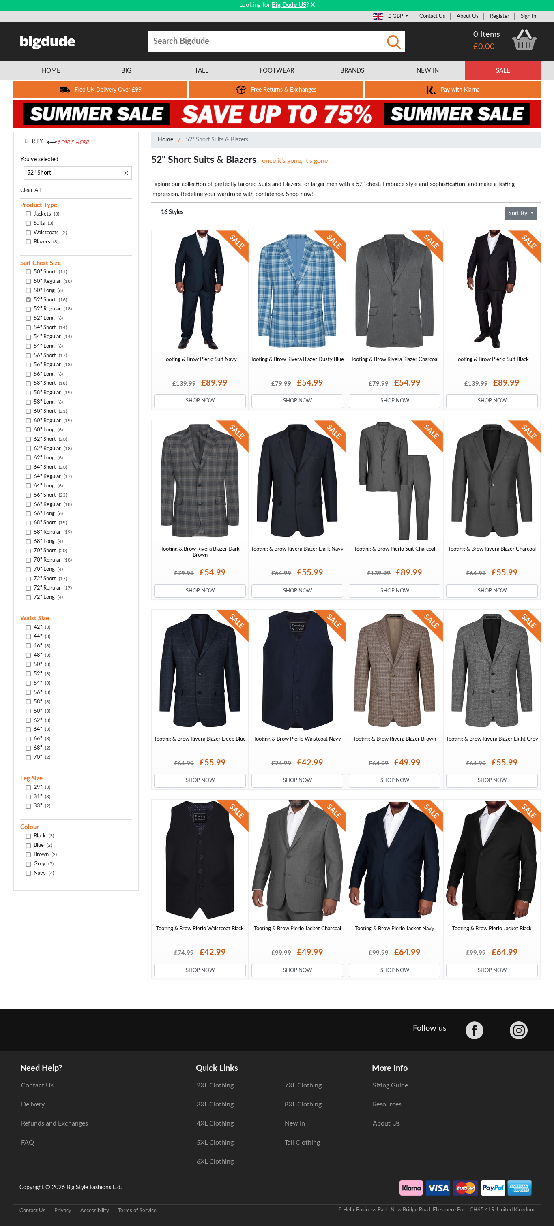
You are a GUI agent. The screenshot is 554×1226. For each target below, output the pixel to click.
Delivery (33, 1104)
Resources (387, 1104)
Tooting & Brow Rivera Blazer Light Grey (492, 739)
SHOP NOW (200, 400)
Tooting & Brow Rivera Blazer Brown (394, 739)
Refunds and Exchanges (54, 1123)
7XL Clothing (303, 1085)
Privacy (62, 1210)
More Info (390, 1068)
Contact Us (432, 16)
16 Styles (172, 212)
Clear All (30, 190)
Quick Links (217, 1068)
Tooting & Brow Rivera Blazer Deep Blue (200, 739)
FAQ (27, 1142)
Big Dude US (289, 5)
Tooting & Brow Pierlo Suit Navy (200, 359)
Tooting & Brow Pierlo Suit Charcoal (394, 549)
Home (165, 140)
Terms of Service (137, 1210)
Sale (503, 71)
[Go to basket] (524, 40)
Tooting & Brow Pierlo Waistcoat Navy (297, 739)
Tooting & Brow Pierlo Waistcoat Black (200, 928)
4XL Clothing (215, 1123)
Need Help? (41, 1068)
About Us (468, 16)
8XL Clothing (303, 1104)
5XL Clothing (215, 1142)
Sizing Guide (390, 1085)
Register (499, 16)
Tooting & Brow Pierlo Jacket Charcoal (297, 928)
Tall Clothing (302, 1142)
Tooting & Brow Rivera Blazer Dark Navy (297, 549)
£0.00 (484, 47)
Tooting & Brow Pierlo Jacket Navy (394, 928)
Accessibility (94, 1210)
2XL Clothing (215, 1085)
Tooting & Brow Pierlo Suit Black (492, 359)
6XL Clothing (215, 1161)
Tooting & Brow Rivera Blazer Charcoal (394, 359)
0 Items (486, 34)
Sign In (528, 16)
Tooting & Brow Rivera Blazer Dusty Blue (297, 359)
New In (295, 1123)
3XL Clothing (215, 1104)
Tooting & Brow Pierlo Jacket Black (492, 928)
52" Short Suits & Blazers (217, 140)
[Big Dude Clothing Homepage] (48, 40)
